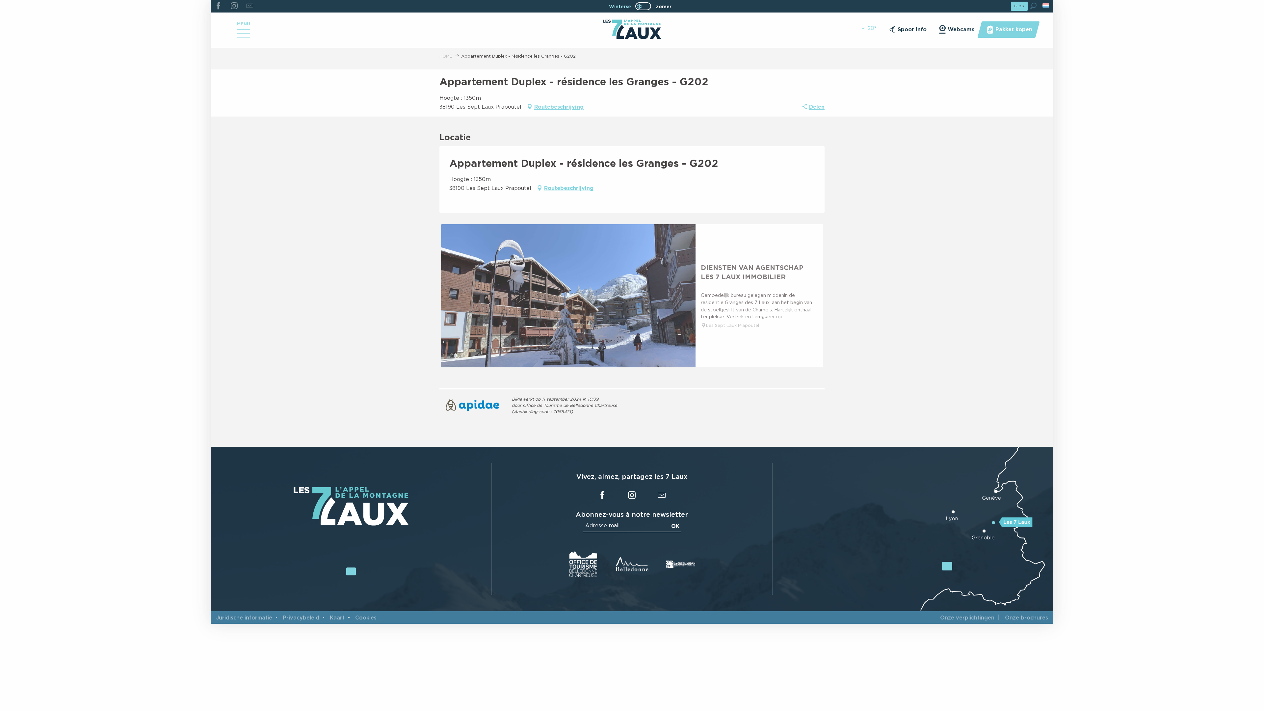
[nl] (1046, 5)
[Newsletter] (249, 6)
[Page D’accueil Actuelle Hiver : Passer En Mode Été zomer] (643, 6)
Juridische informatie (244, 617)
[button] (1033, 6)
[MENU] (243, 35)
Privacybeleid (301, 617)
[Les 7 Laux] (351, 524)
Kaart (337, 617)
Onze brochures (1026, 617)
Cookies (366, 617)
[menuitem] (632, 29)
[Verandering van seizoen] (645, 6)
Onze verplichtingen (967, 617)
